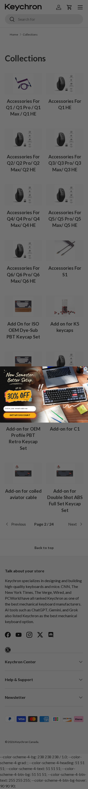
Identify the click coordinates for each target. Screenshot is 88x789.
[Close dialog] (86, 369)
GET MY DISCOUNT (20, 415)
